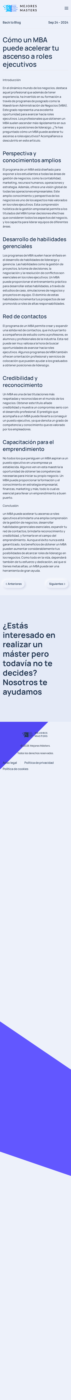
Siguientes (56, 584)
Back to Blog (12, 22)
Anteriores (15, 584)
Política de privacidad (39, 763)
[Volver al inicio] (21, 8)
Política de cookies (15, 769)
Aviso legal (10, 763)
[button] (66, 8)
